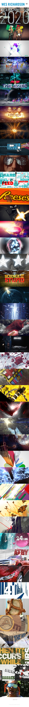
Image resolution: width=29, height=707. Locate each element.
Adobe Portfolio (17, 704)
